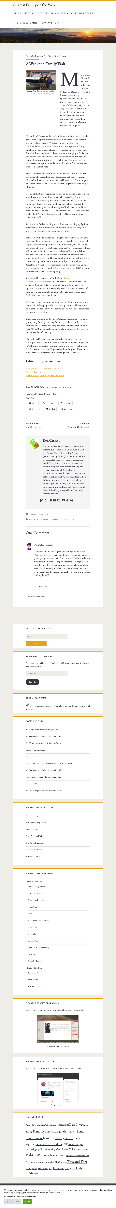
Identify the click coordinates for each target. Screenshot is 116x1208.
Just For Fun (32, 934)
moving (51, 1149)
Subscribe (33, 682)
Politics (32, 1155)
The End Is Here (34, 427)
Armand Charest (34, 986)
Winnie (61, 1168)
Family (45, 519)
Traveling (29, 1169)
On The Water (33, 941)
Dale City (75, 1125)
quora (61, 1155)
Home (17, 13)
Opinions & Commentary (38, 948)
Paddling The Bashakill (78, 427)
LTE (65, 1144)
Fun (47, 1131)
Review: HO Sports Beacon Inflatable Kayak (44, 791)
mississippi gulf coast (37, 1149)
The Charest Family (26, 23)
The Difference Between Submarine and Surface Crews (49, 763)
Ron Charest (60, 56)
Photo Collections (36, 13)
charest (34, 519)
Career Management (36, 887)
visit (73, 519)
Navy (78, 1149)
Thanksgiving (61, 1162)
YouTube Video (32, 1173)
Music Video (69, 1149)
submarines (42, 1162)
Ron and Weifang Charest (36, 822)
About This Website (83, 13)
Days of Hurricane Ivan (35, 750)
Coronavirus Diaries (36, 893)
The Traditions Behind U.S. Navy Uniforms (43, 743)
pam (66, 519)
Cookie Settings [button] (12, 1201)
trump (35, 1168)
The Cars (29, 757)
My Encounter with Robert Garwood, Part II (44, 770)
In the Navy (32, 927)
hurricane (48, 1138)
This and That (77, 1162)
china (42, 1125)
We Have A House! (33, 784)
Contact (47, 23)
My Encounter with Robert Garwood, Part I (43, 736)
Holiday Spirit (72, 1132)
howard (57, 519)
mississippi (75, 1144)
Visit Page (5, 29)
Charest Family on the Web (34, 5)
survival (50, 1162)
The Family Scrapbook (35, 843)
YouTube (76, 1168)
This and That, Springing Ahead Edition (45, 375)
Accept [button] (27, 1201)
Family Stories (38, 514)
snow (35, 1162)
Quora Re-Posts (34, 961)
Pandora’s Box (32, 829)
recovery (70, 1155)
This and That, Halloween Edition (42, 368)
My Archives (58, 13)
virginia (53, 1168)
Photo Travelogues (33, 816)
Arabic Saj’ (30, 1125)
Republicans (80, 1156)
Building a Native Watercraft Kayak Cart (42, 730)
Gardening (54, 1132)
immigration (64, 1138)
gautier (63, 1131)
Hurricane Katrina (33, 856)
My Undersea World (34, 850)
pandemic (84, 1149)
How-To (31, 914)
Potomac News (47, 1155)
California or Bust (34, 372)
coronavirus (62, 1124)
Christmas (50, 1124)
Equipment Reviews (36, 900)
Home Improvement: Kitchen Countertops (43, 777)
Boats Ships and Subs (34, 836)
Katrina (78, 1138)
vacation (43, 1168)
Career (37, 1125)
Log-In (59, 23)
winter (67, 1169)
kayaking (30, 1144)
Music (59, 1149)
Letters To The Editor (49, 1144)
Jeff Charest (33, 980)
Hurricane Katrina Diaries (38, 920)
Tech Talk (32, 954)
